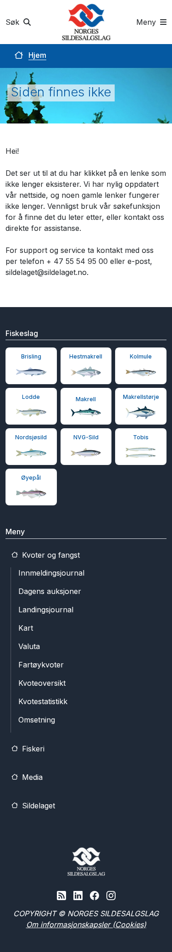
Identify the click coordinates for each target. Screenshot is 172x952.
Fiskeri (32, 748)
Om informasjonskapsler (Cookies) (86, 924)
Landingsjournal (45, 609)
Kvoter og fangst (50, 555)
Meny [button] (147, 22)
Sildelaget (37, 805)
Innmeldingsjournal (51, 572)
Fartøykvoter (41, 664)
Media (31, 777)
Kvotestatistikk (42, 701)
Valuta (29, 646)
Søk (14, 22)
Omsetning (36, 719)
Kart (25, 628)
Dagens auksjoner (49, 591)
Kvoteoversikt (42, 683)
